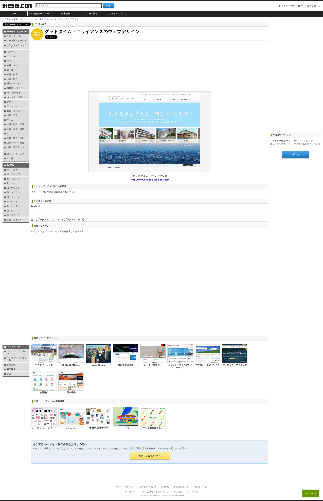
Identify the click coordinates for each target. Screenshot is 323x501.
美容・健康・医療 (15, 129)
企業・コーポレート (16, 36)
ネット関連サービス (16, 40)
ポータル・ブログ (15, 97)
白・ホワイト (13, 188)
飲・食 (10, 70)
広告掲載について (147, 487)
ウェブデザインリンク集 (16, 359)
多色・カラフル (14, 219)
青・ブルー (12, 169)
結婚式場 (11, 365)
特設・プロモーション (16, 148)
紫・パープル (13, 206)
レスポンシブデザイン (16, 352)
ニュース (11, 56)
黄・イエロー (13, 178)
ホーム (15, 13)
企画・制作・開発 (15, 142)
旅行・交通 (12, 74)
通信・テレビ (13, 83)
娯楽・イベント (14, 111)
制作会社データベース (40, 13)
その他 (10, 158)
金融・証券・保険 (15, 124)
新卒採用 (11, 369)
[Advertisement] (132, 66)
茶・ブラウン (13, 192)
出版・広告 (12, 115)
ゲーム (10, 120)
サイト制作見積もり (310, 6)
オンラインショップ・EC (15, 46)
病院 (9, 374)
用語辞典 (164, 487)
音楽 (9, 133)
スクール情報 (91, 13)
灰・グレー (12, 183)
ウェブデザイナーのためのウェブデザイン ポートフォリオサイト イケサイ (161, 492)
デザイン (11, 101)
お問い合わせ (201, 487)
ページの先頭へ (311, 493)
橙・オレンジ (13, 174)
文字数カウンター (182, 487)
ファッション (13, 106)
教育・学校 (12, 65)
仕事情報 (65, 13)
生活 (9, 61)
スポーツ (11, 51)
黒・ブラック (13, 215)
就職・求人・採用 (15, 138)
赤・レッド (12, 201)
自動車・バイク (14, 88)
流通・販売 (12, 79)
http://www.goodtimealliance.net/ (150, 179)
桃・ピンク (12, 210)
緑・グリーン (13, 197)
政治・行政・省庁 (15, 154)
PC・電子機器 (14, 92)
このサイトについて (116, 13)
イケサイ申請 (287, 6)
